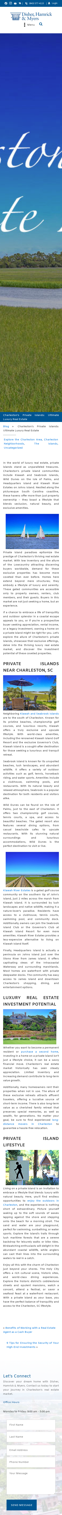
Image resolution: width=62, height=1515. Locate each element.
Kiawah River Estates (16, 890)
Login (55, 3)
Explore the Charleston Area (23, 439)
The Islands (46, 444)
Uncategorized (13, 448)
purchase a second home (39, 1052)
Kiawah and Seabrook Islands (39, 714)
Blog (6, 426)
